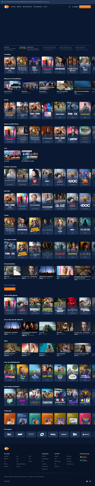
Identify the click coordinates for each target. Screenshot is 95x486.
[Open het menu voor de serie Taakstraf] (52, 390)
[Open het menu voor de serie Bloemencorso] (89, 170)
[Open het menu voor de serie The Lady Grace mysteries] (39, 390)
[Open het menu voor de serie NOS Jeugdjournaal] (64, 390)
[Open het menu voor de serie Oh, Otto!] (52, 103)
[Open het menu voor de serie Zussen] (27, 103)
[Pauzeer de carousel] (89, 40)
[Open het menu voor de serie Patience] (64, 58)
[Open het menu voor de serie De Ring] (89, 243)
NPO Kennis (69, 456)
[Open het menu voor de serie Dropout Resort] (39, 299)
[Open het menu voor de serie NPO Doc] (77, 170)
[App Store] (84, 457)
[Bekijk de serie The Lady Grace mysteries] (35, 397)
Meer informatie (45, 1)
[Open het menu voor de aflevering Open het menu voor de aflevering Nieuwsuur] (37, 82)
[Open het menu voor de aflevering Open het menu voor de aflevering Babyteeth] (54, 344)
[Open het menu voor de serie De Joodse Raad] (52, 243)
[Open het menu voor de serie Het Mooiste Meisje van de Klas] (39, 170)
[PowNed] (20, 434)
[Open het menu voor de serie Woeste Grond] (14, 103)
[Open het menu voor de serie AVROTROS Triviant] (52, 127)
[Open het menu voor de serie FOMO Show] (14, 58)
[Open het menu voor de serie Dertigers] (64, 103)
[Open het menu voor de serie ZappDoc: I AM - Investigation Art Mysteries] (89, 390)
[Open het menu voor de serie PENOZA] (77, 103)
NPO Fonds (69, 458)
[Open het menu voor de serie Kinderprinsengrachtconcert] (77, 390)
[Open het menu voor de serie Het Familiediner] (39, 194)
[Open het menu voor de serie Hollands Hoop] (64, 243)
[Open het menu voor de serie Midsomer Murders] (27, 58)
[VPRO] (31, 434)
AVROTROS (6, 456)
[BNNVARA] (86, 434)
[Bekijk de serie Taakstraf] (47, 397)
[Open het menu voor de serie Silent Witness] (52, 218)
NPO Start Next (58, 461)
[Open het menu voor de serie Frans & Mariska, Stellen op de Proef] (89, 299)
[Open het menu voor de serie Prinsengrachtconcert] (39, 58)
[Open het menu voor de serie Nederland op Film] (14, 170)
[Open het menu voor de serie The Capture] (89, 218)
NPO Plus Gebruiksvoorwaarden (21, 476)
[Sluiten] (92, 2)
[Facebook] (87, 482)
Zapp (56, 458)
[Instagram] (90, 482)
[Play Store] (84, 460)
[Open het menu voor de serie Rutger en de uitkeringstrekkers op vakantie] (64, 299)
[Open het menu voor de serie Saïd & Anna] (52, 365)
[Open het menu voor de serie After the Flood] (64, 218)
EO (4, 461)
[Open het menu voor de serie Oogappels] (77, 243)
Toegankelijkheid (45, 458)
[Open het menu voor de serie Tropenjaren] (89, 103)
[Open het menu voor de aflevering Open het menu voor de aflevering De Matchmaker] (72, 344)
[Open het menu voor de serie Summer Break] (14, 390)
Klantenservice (45, 469)
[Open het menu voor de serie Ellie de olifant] (77, 365)
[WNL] (53, 434)
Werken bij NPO (45, 466)
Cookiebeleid (30, 476)
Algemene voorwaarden (9, 476)
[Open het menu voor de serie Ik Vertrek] (27, 170)
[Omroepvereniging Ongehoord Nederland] (9, 434)
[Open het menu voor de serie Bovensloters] (39, 218)
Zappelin (56, 456)
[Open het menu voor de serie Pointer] (77, 127)
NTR (17, 461)
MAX (17, 456)
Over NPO (44, 456)
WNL (30, 458)
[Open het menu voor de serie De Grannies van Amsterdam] (52, 58)
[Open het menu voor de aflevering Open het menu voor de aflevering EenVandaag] (54, 82)
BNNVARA (6, 458)
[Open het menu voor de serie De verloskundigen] (52, 194)
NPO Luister (57, 466)
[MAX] (42, 434)
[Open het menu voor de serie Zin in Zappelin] (27, 365)
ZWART (30, 461)
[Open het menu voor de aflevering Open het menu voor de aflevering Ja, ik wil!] (54, 323)
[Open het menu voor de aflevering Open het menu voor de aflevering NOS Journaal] (19, 82)
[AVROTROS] (75, 434)
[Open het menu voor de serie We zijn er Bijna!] (89, 58)
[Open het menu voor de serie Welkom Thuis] (27, 390)
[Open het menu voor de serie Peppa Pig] (39, 365)
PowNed (18, 466)
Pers (43, 461)
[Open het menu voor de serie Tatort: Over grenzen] (52, 170)
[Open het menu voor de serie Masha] (14, 365)
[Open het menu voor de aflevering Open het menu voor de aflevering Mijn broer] (19, 267)
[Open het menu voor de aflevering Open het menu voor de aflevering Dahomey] (72, 323)
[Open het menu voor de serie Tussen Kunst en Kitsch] (27, 127)
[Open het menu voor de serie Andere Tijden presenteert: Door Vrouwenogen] (77, 58)
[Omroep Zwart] (64, 434)
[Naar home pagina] (6, 6)
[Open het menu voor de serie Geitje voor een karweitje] (89, 365)
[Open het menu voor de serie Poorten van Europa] (89, 127)
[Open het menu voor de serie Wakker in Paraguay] (52, 299)
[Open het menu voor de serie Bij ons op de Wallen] (77, 299)
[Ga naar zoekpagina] (69, 6)
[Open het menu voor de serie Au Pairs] (64, 170)
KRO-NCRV (6, 466)
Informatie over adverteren (39, 476)
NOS (17, 458)
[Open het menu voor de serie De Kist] (64, 194)
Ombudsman (69, 461)
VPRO (30, 456)
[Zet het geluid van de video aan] (84, 40)
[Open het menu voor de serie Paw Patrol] (64, 365)
